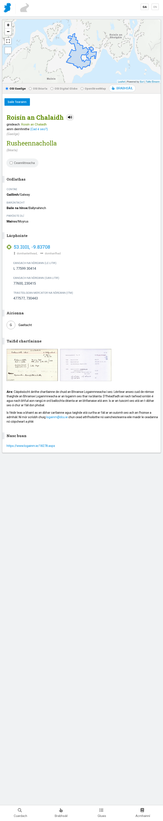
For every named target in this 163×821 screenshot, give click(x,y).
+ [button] (8, 25)
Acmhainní (142, 816)
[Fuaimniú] (70, 117)
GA (145, 7)
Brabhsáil (61, 816)
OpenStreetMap (95, 88)
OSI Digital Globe (66, 88)
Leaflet (121, 81)
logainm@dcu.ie (57, 417)
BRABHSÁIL (125, 88)
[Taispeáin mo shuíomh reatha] (8, 50)
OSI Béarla (40, 88)
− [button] (8, 31)
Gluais (102, 816)
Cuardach (20, 816)
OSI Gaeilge (18, 88)
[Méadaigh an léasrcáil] (8, 41)
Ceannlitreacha (24, 163)
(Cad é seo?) (39, 129)
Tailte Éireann (153, 81)
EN (155, 7)
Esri (142, 81)
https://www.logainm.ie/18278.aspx (31, 446)
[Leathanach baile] (8, 8)
